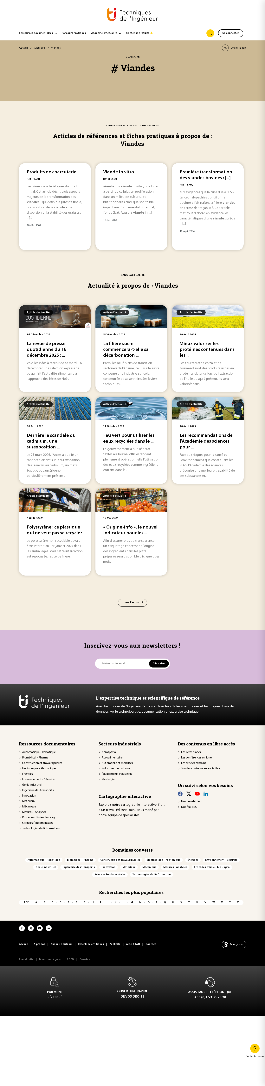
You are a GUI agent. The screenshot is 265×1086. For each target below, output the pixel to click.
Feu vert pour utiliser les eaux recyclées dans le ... (128, 438)
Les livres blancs (191, 752)
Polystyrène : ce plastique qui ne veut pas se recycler (54, 530)
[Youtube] (197, 794)
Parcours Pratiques (74, 33)
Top (26, 902)
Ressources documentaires (36, 33)
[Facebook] (180, 794)
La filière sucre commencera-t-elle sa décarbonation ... (126, 350)
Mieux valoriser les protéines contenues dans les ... (207, 350)
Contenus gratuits (137, 33)
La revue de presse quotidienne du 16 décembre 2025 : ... (46, 350)
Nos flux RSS (189, 807)
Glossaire (39, 47)
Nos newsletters (191, 801)
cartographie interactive (139, 805)
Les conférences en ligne (196, 757)
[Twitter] (188, 794)
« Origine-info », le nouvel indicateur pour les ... (130, 530)
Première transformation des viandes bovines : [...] (206, 175)
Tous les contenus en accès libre (200, 768)
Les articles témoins (193, 763)
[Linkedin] (206, 794)
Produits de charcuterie (51, 172)
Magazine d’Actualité (103, 33)
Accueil (23, 47)
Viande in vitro (118, 172)
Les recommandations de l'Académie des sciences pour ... (206, 441)
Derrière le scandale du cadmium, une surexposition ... (51, 441)
